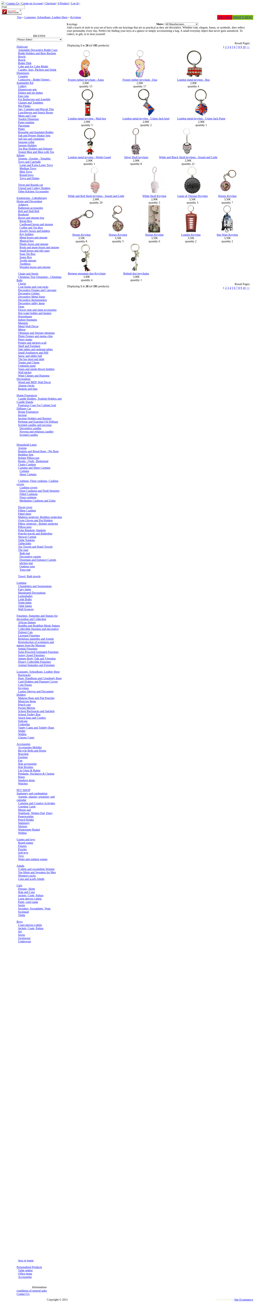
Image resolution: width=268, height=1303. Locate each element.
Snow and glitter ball (30, 355)
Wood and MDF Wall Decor (34, 382)
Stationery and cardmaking (32, 793)
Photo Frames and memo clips (35, 336)
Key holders (27, 234)
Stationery (24, 823)
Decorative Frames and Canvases (37, 290)
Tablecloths (24, 543)
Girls (19, 885)
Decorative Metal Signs (31, 296)
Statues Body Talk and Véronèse (37, 658)
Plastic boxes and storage (34, 244)
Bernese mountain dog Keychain (87, 273)
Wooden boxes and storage (35, 267)
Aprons (22, 448)
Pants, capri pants (28, 902)
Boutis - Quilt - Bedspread (33, 461)
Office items (25, 1273)
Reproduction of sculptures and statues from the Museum (35, 644)
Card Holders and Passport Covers (38, 681)
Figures (22, 846)
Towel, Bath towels (29, 576)
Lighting (21, 582)
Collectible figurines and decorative (38, 628)
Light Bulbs (25, 599)
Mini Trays (26, 171)
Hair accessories (27, 763)
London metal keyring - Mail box (87, 118)
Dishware (22, 46)
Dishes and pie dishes (30, 92)
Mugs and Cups (27, 115)
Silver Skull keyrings (136, 157)
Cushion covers (28, 487)
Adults (20, 865)
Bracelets (23, 753)
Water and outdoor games (32, 859)
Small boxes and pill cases (35, 250)
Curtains (24, 471)
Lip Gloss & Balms (29, 770)
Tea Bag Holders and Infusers (35, 148)
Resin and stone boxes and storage (39, 247)
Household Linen (27, 444)
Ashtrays (23, 204)
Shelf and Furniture (29, 346)
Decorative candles (30, 428)
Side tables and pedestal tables (35, 349)
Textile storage (28, 260)
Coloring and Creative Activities (36, 803)
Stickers (22, 826)
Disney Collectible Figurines (34, 661)
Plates (21, 128)
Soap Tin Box (28, 253)
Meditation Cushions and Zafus (38, 500)
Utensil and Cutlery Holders (34, 188)
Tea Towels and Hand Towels (35, 546)
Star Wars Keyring (227, 234)
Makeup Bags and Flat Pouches (36, 698)
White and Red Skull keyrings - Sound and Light (96, 196)
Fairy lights (24, 589)
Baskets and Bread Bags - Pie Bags (38, 451)
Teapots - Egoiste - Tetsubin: (34, 158)
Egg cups (23, 96)
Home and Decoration (29, 201)
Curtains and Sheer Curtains (34, 467)
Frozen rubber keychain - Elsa (140, 79)
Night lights (25, 602)
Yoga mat (25, 569)
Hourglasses (25, 316)
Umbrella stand (27, 365)
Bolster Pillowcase (28, 457)
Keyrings (75, 17)
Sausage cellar (26, 142)
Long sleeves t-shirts (30, 898)
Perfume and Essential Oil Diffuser (38, 421)
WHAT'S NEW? (243, 17)
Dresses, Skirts (26, 888)
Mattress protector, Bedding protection (40, 517)
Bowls (22, 56)
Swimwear (24, 938)
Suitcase (23, 721)
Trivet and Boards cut (30, 184)
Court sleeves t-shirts (30, 925)
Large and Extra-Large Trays (36, 165)
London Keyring (191, 234)
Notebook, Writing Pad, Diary (35, 813)
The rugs (23, 550)
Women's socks (27, 875)
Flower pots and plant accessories (37, 309)
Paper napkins (26, 122)
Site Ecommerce (243, 1299)
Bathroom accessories (30, 207)
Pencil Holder (26, 819)
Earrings (23, 757)
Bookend (23, 214)
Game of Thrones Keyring (192, 196)
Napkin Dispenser (28, 119)
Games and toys (26, 839)
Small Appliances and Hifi (33, 352)
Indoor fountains (27, 319)
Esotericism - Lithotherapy (32, 198)
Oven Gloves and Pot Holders (35, 520)
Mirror (22, 329)
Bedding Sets (25, 454)
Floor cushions (28, 497)
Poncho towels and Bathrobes (35, 533)
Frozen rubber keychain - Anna (86, 79)
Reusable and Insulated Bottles (35, 132)
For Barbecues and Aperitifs (34, 99)
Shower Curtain (27, 536)
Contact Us (23, 1294)
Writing (22, 832)
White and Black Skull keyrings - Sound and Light (188, 157)
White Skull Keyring (154, 196)
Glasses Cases (26, 737)
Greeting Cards (27, 806)
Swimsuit (23, 911)
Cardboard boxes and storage (36, 224)
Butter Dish (24, 63)
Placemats (24, 125)
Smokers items (26, 780)
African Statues (27, 622)
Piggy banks (25, 339)
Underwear (24, 941)
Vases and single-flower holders (36, 369)
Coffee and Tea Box (31, 227)
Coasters (23, 76)
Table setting (25, 1270)
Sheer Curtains (28, 474)
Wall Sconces (26, 609)
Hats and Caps (26, 892)
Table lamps (25, 605)
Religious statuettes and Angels (36, 638)
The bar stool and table (31, 359)
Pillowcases (25, 527)
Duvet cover (25, 507)
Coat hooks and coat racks (33, 286)
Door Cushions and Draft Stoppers (39, 490)
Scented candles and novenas (35, 425)
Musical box (27, 240)
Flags (21, 306)
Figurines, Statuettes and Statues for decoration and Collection (37, 617)
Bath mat (25, 553)
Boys (20, 921)
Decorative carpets (30, 556)
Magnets (23, 323)
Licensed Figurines (29, 635)
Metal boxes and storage (33, 237)
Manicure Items (27, 701)
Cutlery (22, 86)
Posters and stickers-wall (32, 342)
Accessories (23, 744)
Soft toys (23, 852)
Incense (22, 415)
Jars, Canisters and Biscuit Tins (36, 109)
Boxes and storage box (31, 217)
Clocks (22, 283)
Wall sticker (25, 372)
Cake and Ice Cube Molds (33, 66)
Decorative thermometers (32, 300)
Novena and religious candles (36, 431)
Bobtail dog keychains (136, 273)
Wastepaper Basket (29, 829)
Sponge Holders (27, 145)
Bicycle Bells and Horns (32, 750)
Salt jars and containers (31, 138)
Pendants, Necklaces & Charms (36, 773)
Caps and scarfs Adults (31, 878)
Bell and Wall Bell (28, 211)
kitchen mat (26, 563)
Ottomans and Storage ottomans (36, 332)
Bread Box (26, 221)
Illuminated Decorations (32, 592)
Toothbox (25, 263)
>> (248, 47)
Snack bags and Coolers (32, 717)
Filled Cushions (29, 494)
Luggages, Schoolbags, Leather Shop (45, 17)
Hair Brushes (25, 767)
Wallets (22, 734)
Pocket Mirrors (26, 707)
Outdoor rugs (27, 566)
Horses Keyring (227, 196)
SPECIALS (225, 17)
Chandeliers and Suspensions (35, 586)
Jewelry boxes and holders (35, 230)
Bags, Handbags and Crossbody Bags (40, 678)
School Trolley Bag (29, 714)
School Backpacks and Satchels (36, 711)
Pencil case (24, 704)
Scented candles (29, 434)
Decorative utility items (31, 303)
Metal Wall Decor (28, 326)
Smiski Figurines (27, 648)
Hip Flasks (24, 105)
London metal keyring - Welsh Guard (89, 157)
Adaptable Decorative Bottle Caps (37, 50)
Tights (21, 915)
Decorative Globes (29, 293)
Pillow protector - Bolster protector (38, 523)
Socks (21, 905)
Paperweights (26, 816)
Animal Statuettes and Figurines (36, 665)
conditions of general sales (32, 1290)
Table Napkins (26, 540)
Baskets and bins (27, 388)
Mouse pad (24, 809)
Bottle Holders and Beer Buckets (37, 53)
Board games (25, 842)
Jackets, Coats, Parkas (30, 895)
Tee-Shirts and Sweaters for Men (37, 872)
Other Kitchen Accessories (33, 191)
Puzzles (22, 849)
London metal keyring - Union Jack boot (146, 118)
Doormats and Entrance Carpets (38, 559)
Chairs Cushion (27, 464)
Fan (20, 760)
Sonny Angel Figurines (31, 655)
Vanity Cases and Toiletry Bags (36, 727)
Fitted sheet (24, 513)
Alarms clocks (26, 385)
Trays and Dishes (29, 178)
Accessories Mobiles (30, 747)
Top (19, 17)
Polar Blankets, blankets (32, 530)
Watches (23, 783)
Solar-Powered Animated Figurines (38, 652)
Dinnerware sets (27, 89)
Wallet (21, 730)
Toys (21, 855)
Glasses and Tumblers (30, 102)
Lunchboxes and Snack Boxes (35, 112)
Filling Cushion (27, 510)
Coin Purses (25, 684)
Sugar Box (26, 257)
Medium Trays (28, 168)
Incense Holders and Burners (34, 418)
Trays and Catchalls (29, 161)
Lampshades (25, 596)
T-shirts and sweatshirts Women (36, 869)
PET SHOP (23, 790)
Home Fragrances (27, 395)
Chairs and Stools (28, 273)
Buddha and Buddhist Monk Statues (39, 625)
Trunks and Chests (28, 362)
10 (244, 47)
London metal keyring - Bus (193, 79)
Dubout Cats (25, 632)
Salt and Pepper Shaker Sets (34, 135)
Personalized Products (29, 1267)
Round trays (27, 175)
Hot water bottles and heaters (34, 313)
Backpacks (24, 675)
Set (20, 931)
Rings (21, 777)
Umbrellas (24, 724)
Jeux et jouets (26, 1260)
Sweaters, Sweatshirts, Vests (34, 908)
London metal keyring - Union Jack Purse (201, 118)
